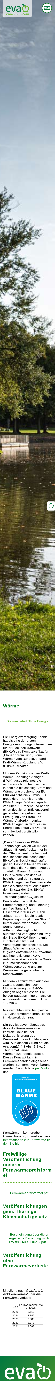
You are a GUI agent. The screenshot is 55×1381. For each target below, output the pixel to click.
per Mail (41, 1068)
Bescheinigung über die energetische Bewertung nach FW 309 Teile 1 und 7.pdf (29, 1238)
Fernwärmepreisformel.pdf (29, 1193)
